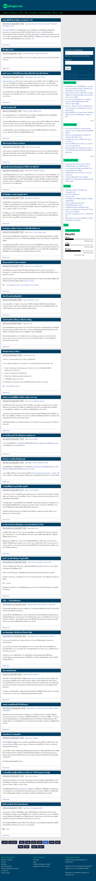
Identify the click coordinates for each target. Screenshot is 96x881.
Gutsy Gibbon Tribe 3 (13, 386)
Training (37, 147)
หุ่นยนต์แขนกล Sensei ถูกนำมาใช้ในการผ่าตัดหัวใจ (21, 167)
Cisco (37, 636)
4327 (33, 842)
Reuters (8, 583)
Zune (38, 77)
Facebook (41, 864)
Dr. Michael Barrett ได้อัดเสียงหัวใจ (41, 467)
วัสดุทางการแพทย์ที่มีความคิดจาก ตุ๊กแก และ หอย (20, 397)
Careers (3, 862)
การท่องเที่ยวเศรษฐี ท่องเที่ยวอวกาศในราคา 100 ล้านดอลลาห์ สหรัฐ (26, 772)
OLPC (50, 562)
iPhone (43, 77)
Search (54, 13)
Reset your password (71, 77)
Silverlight (53, 24)
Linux (12, 26)
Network (30, 198)
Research (32, 708)
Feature (5, 13)
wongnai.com (69, 875)
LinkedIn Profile (83, 868)
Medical (36, 171)
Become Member (6, 866)
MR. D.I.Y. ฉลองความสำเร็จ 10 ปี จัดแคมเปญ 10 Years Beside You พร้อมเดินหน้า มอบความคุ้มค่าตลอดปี (79, 108)
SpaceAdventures (22, 789)
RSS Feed (36, 860)
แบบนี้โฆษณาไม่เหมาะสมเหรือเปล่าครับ (77, 207)
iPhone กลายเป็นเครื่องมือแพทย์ (14, 459)
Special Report (33, 24)
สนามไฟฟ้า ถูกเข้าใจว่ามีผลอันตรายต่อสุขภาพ (19, 435)
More (92, 121)
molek (7, 77)
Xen (13, 304)
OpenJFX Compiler (28, 281)
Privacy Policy (5, 873)
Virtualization (30, 300)
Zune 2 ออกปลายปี (9, 107)
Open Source (40, 53)
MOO (40, 808)
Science (30, 171)
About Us (4, 860)
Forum (20, 13)
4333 (26, 847)
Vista (38, 604)
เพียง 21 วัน (30, 39)
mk (6, 53)
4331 (57, 842)
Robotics (42, 171)
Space (35, 776)
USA (40, 636)
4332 (20, 847)
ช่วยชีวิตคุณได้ (20, 445)
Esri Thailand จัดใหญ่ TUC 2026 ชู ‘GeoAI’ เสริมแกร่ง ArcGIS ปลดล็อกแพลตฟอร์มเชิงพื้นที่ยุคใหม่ (79, 131)
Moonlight (6, 26)
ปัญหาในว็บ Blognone (72, 194)
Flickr (27, 808)
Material (42, 401)
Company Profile (45, 13)
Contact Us (4, 871)
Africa (45, 562)
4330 (51, 842)
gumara (7, 147)
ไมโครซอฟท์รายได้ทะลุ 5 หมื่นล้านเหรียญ (17, 320)
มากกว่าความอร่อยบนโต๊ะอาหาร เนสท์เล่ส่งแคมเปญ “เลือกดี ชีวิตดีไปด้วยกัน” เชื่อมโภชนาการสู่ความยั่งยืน (78, 101)
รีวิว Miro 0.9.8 (8, 50)
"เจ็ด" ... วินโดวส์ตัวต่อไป (11, 601)
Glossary (15, 868)
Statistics (4, 864)
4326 (27, 842)
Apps (34, 862)
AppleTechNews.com (9, 81)
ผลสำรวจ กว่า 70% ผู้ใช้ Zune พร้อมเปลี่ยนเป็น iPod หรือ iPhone (25, 73)
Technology (37, 232)
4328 (39, 842)
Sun (32, 266)
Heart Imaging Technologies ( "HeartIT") (44, 473)
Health (36, 439)
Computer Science (42, 708)
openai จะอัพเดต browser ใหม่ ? (75, 203)
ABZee (7, 738)
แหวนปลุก (6, 744)
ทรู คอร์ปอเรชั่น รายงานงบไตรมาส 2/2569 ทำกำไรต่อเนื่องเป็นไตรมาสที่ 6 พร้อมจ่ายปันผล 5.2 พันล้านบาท (79, 150)
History (10, 860)
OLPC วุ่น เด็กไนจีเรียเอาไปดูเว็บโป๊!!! (16, 558)
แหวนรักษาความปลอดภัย (11, 734)
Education (40, 562)
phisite (7, 24)
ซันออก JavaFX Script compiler (14, 262)
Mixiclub (34, 678)
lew (6, 808)
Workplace (33, 13)
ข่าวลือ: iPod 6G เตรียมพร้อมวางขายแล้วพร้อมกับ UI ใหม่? (23, 524)
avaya (6, 266)
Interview (13, 13)
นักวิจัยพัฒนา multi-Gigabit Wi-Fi (15, 194)
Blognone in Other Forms (41, 866)
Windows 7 (44, 604)
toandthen (8, 528)
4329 (45, 842)
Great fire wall (69, 196)
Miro (46, 53)
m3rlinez (7, 708)
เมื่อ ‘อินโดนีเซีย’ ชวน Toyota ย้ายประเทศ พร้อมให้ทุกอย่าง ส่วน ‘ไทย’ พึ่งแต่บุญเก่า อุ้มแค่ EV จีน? (79, 115)
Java (29, 266)
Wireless (37, 198)
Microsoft (29, 111)
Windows (34, 604)
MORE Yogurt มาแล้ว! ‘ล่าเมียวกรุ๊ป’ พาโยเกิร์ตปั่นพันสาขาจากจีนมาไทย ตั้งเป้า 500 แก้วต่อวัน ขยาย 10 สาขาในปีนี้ (79, 95)
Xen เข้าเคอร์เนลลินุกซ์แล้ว (12, 296)
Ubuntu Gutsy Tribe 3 (11, 351)
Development (38, 266)
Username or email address (74, 50)
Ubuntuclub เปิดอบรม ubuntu (14, 143)
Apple (30, 463)
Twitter (35, 864)
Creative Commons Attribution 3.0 (76, 860)
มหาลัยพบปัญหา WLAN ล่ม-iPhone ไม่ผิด (17, 632)
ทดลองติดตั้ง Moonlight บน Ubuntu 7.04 (18, 20)
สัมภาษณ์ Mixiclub (9, 670)
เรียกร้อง (15, 57)
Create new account (71, 73)
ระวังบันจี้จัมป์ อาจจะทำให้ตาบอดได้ (15, 486)
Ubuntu (40, 24)
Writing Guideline (6, 868)
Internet (33, 562)
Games (50, 708)
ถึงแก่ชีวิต (34, 443)
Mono (29, 30)
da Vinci (21, 175)
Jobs (26, 13)
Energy (44, 232)
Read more (6, 45)
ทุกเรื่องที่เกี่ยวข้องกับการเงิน (73, 205)
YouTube (47, 864)
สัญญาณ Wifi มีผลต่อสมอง (47, 443)
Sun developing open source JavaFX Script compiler (22, 285)
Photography (34, 808)
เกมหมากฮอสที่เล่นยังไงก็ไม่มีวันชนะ (15, 704)
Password (68, 60)
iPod (34, 77)
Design (30, 738)
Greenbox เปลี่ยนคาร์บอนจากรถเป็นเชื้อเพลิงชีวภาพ (21, 228)
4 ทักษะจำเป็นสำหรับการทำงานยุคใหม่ (76, 177)
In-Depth (47, 24)
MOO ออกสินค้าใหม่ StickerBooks (15, 804)
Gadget (30, 77)
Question (35, 674)
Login (61, 13)
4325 (21, 842)
